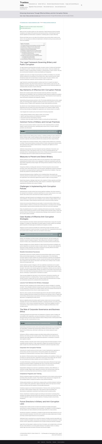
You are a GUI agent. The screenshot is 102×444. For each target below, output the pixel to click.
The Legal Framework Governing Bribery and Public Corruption (33, 45)
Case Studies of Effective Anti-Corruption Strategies (31, 51)
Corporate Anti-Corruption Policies (29, 56)
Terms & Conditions (60, 442)
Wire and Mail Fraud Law (49, 6)
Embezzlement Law (33, 3)
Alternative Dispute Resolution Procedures (55, 3)
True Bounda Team (24, 22)
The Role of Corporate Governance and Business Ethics (31, 55)
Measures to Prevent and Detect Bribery (28, 49)
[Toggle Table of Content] (44, 44)
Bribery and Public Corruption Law (50, 22)
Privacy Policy (48, 442)
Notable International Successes (28, 53)
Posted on (34, 22)
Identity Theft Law (42, 3)
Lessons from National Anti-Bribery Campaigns (31, 54)
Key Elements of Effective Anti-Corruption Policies (30, 46)
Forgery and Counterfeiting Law (72, 3)
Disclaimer (54, 442)
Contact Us (43, 442)
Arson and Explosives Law (60, 6)
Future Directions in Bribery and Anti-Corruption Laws (31, 59)
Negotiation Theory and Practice (35, 6)
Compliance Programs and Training (29, 57)
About (39, 442)
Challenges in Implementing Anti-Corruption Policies (31, 50)
